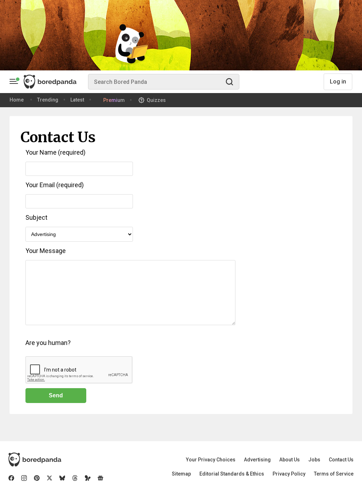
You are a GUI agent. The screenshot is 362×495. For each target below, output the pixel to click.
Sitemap (181, 474)
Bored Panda (34, 460)
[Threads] (75, 478)
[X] (49, 478)
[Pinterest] (37, 478)
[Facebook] (11, 478)
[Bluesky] (62, 478)
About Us (289, 459)
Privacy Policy (289, 474)
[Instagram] (24, 478)
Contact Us (341, 459)
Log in (338, 81)
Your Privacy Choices (210, 459)
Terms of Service (334, 474)
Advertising (257, 459)
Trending (47, 100)
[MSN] (87, 478)
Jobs (314, 459)
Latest (77, 100)
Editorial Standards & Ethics (231, 474)
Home (17, 100)
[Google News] (100, 478)
